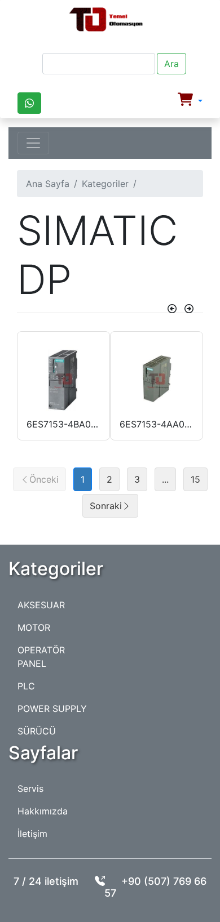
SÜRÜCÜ (36, 731)
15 (195, 479)
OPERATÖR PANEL (41, 656)
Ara (171, 63)
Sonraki (106, 505)
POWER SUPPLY (52, 708)
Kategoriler (105, 183)
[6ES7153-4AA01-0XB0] (156, 380)
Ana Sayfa (47, 183)
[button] (190, 100)
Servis (30, 788)
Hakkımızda (42, 811)
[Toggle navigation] (33, 143)
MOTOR (33, 627)
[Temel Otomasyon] (105, 20)
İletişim (32, 833)
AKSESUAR (41, 605)
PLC (26, 686)
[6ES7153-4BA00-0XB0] (63, 380)
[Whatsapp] (29, 103)
